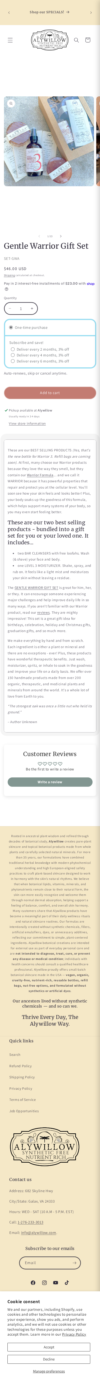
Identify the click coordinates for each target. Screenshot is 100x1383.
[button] (10, 40)
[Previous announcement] (9, 12)
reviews (43, 612)
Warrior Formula (40, 475)
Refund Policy (20, 1065)
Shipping (9, 275)
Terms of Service (22, 1099)
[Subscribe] (74, 1262)
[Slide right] (61, 236)
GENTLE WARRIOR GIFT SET (36, 587)
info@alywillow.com (38, 1232)
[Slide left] (39, 236)
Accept (49, 1347)
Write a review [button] (50, 782)
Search (14, 1054)
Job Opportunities (24, 1111)
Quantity (10, 298)
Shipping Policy (22, 1077)
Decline (49, 1359)
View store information (27, 423)
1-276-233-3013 (30, 1222)
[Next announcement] (91, 12)
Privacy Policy (74, 1334)
